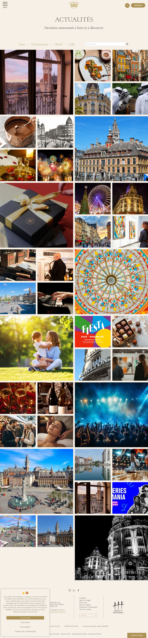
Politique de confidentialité (88, 607)
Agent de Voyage (85, 600)
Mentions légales (85, 605)
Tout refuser (25, 622)
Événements (40, 44)
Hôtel (58, 44)
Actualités (82, 598)
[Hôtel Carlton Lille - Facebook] (78, 590)
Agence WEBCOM (103, 626)
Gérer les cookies (85, 609)
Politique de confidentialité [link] (25, 631)
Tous (22, 44)
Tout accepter (25, 618)
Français (83, 615)
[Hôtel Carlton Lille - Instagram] (70, 590)
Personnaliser (25, 627)
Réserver (138, 5)
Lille (72, 44)
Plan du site (83, 602)
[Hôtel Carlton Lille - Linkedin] (74, 590)
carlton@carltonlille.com (58, 612)
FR (127, 5)
